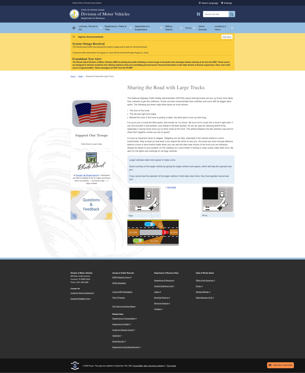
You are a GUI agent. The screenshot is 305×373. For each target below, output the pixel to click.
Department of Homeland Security (125, 347)
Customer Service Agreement (82, 293)
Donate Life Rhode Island (86, 175)
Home (73, 76)
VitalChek (116, 335)
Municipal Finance (161, 297)
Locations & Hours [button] (224, 28)
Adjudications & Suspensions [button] (149, 28)
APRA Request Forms (121, 277)
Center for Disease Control (122, 330)
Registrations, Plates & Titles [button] (119, 28)
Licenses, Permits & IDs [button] (91, 28)
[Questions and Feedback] (91, 205)
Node (81, 76)
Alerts (229, 37)
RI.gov (198, 286)
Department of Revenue (163, 280)
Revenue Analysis (161, 303)
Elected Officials (202, 292)
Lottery (157, 292)
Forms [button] (190, 27)
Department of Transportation (123, 318)
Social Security (118, 341)
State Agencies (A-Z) (204, 297)
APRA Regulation (119, 283)
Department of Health (120, 324)
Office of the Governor (204, 280)
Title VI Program (118, 297)
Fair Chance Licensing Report (123, 306)
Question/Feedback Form (80, 298)
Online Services (202, 28)
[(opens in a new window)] (198, 14)
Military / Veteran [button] (174, 28)
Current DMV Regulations (122, 292)
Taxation (157, 309)
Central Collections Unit (163, 286)
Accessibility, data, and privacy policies (148, 365)
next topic (171, 187)
